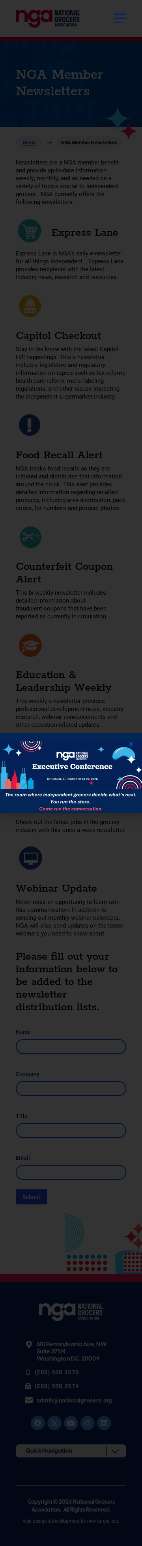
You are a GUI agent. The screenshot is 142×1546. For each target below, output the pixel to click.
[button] (131, 744)
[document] (71, 773)
